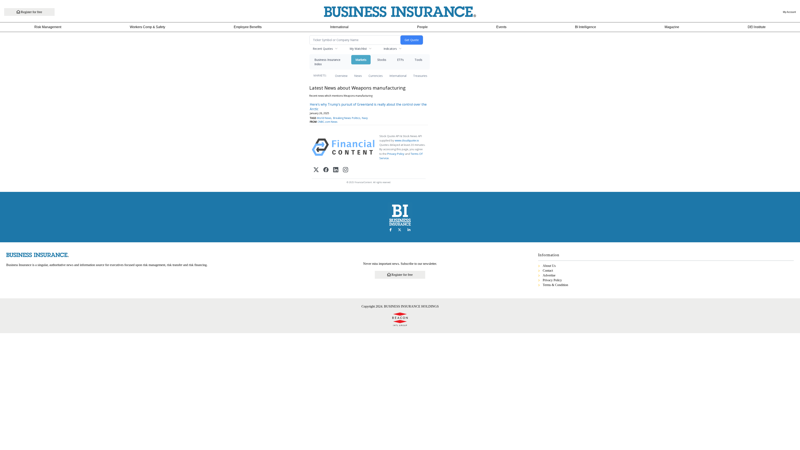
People (422, 27)
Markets (360, 60)
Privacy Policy (395, 154)
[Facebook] (326, 170)
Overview (341, 76)
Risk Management (47, 27)
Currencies (376, 76)
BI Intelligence (585, 27)
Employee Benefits (248, 27)
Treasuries (420, 76)
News (358, 76)
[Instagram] (345, 170)
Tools (418, 60)
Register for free (31, 12)
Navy (365, 118)
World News (324, 118)
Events (501, 27)
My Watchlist (358, 49)
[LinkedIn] (335, 170)
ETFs (400, 60)
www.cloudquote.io (407, 140)
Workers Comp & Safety (147, 27)
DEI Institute (757, 27)
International (339, 27)
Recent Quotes (323, 49)
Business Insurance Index (327, 62)
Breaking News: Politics (346, 118)
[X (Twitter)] (316, 170)
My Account (789, 12)
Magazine (672, 27)
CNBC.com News (327, 122)
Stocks (381, 60)
